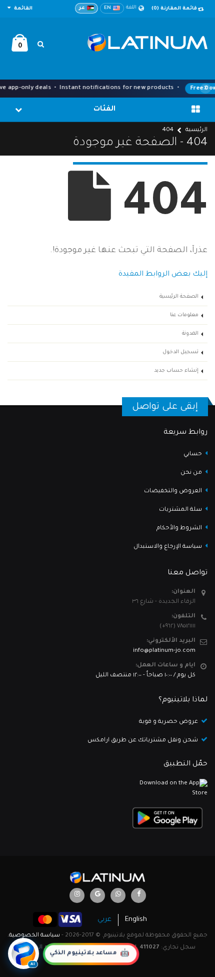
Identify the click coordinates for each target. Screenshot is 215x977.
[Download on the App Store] (108, 788)
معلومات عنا (184, 315)
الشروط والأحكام (179, 528)
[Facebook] (138, 895)
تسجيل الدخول (180, 352)
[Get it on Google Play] (108, 817)
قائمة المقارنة (174, 9)
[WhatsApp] (118, 895)
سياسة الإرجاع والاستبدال (168, 547)
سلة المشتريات (180, 510)
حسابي (193, 454)
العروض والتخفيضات (173, 491)
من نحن (191, 473)
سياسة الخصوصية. (34, 935)
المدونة (190, 334)
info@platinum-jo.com (164, 651)
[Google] (97, 895)
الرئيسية (197, 130)
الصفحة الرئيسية (179, 297)
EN (107, 8)
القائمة (22, 9)
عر (82, 8)
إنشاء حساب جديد (176, 371)
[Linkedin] (77, 895)
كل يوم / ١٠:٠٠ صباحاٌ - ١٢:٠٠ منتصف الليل (146, 675)
